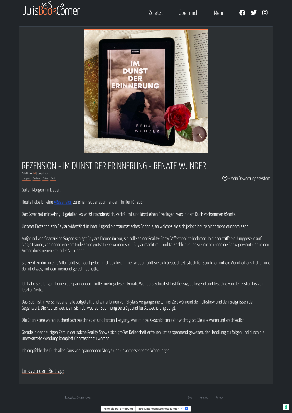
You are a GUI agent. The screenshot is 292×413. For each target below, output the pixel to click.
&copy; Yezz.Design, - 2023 (78, 397)
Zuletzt (156, 13)
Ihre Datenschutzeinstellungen (158, 408)
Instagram (26, 178)
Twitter (45, 178)
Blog (190, 397)
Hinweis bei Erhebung (118, 408)
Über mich (188, 13)
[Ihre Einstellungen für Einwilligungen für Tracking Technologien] (286, 407)
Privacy (219, 397)
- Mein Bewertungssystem (248, 178)
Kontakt (204, 397)
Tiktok (53, 178)
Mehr (219, 13)
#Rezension (63, 202)
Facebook (36, 178)
